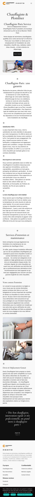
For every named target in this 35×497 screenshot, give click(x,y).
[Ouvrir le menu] (31, 3)
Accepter (6, 494)
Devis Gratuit (17, 54)
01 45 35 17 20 (20, 3)
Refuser (13, 494)
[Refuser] (33, 492)
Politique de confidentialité (25, 494)
